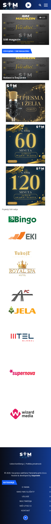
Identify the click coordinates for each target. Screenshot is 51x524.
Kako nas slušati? (25, 491)
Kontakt (25, 510)
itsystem (36, 475)
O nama (25, 487)
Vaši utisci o (25, 506)
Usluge (25, 496)
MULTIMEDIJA (25, 501)
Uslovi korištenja (17, 464)
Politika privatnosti (33, 464)
